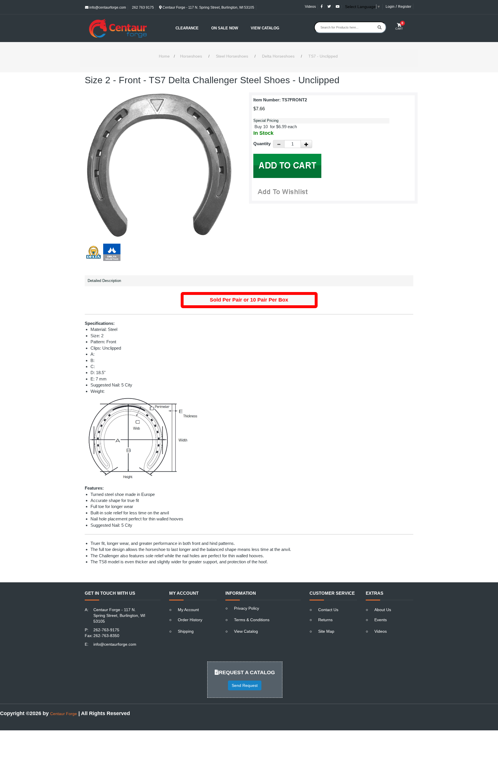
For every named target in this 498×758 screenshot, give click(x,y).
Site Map (326, 631)
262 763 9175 (142, 7)
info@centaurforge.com (107, 7)
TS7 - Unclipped (323, 56)
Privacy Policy (246, 608)
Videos (310, 7)
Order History (190, 619)
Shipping (186, 631)
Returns (325, 619)
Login (390, 7)
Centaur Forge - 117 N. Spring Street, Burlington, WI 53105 (208, 7)
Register (404, 7)
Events (380, 619)
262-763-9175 (106, 630)
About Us (382, 609)
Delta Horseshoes (278, 56)
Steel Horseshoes (232, 56)
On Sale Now (224, 28)
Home (164, 56)
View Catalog (265, 28)
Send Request (245, 685)
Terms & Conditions (251, 619)
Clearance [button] (187, 28)
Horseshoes (191, 56)
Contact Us (328, 609)
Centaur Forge (63, 713)
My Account (188, 609)
